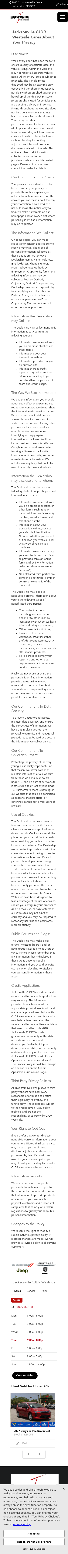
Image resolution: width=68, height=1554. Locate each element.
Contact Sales (25, 1375)
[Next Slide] (39, 1454)
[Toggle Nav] (62, 17)
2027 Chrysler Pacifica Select (32, 1431)
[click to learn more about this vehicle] (33, 1410)
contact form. (47, 1167)
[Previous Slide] (28, 1454)
